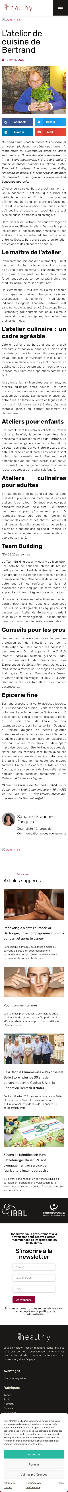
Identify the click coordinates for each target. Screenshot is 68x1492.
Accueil (8, 1395)
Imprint (60, 1483)
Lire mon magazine (15, 1378)
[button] (17, 122)
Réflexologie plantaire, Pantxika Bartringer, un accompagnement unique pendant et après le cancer (34, 933)
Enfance (8, 1408)
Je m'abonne (24, 1299)
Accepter (34, 1454)
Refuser (34, 1464)
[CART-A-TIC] (11, 20)
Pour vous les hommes (21, 1005)
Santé (7, 1399)
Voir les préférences (34, 1474)
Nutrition (9, 1403)
